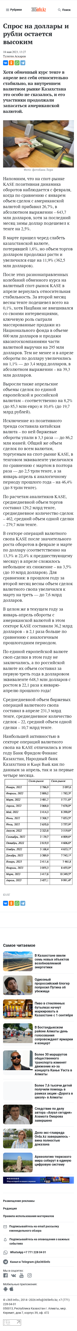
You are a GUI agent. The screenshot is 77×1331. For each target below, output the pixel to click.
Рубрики (16, 9)
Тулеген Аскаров (14, 56)
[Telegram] (22, 62)
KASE (6, 895)
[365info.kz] (38, 9)
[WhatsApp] (17, 62)
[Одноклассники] (11, 62)
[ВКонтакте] (5, 62)
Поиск (66, 9)
